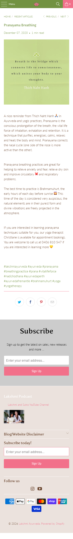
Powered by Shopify (52, 523)
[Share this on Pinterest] (41, 302)
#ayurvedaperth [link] (34, 276)
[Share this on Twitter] (19, 302)
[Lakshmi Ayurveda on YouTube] (40, 488)
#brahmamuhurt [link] (41, 281)
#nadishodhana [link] (13, 276)
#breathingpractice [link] (16, 271)
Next (63, 16)
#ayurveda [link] (35, 266)
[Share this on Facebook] (30, 302)
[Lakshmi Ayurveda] (36, 4)
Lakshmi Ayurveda (29, 523)
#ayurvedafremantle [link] (17, 281)
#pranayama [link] (50, 266)
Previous (51, 16)
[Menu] (2, 4)
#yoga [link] (56, 281)
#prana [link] (33, 271)
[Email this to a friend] (52, 302)
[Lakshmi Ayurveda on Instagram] (33, 488)
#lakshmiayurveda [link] (15, 266)
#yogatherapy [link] (13, 286)
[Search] (58, 4)
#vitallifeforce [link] (47, 271)
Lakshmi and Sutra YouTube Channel (28, 404)
